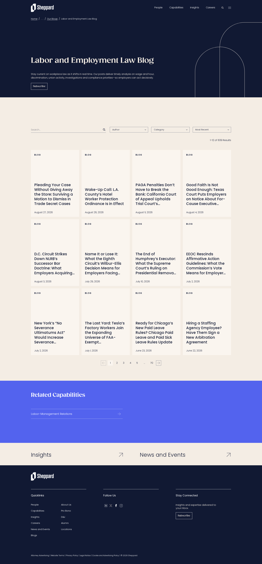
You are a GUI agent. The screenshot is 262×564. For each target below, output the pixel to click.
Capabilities (176, 7)
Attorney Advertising (40, 555)
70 (151, 363)
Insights (194, 7)
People (158, 7)
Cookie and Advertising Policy (105, 555)
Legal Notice (85, 555)
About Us (66, 504)
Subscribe (39, 86)
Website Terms (57, 555)
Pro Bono (66, 510)
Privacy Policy (72, 555)
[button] (212, 130)
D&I (63, 517)
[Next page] (158, 363)
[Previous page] (103, 363)
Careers (210, 7)
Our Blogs (52, 18)
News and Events (40, 529)
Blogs (34, 535)
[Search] (104, 129)
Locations (66, 529)
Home (34, 18)
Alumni (65, 523)
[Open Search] (223, 7)
